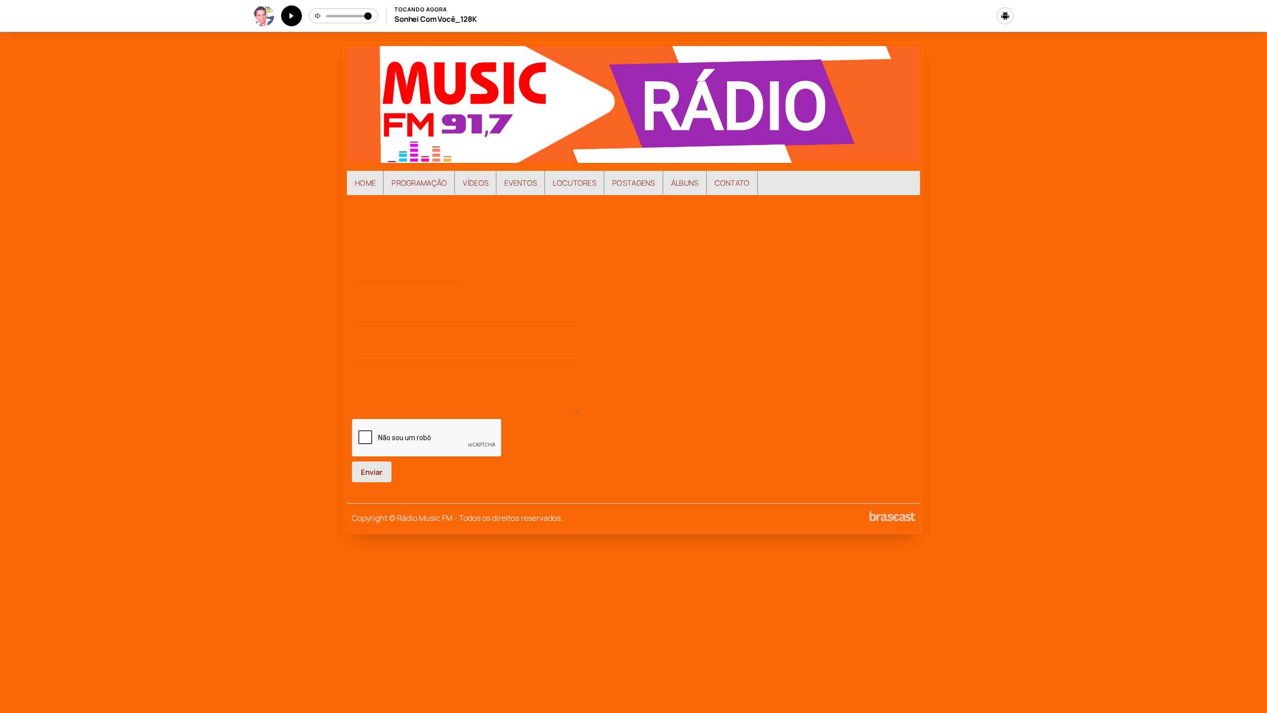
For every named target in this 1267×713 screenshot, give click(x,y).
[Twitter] (667, 289)
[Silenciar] (318, 16)
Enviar (372, 472)
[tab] (605, 210)
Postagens (633, 183)
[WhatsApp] (600, 289)
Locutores (574, 183)
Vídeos (475, 183)
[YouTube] (689, 289)
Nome (362, 272)
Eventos (520, 183)
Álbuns (685, 183)
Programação (419, 183)
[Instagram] (645, 289)
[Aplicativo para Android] (1005, 15)
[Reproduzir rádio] (291, 15)
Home (365, 183)
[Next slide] (906, 210)
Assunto (366, 313)
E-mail (478, 272)
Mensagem (371, 351)
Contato (732, 183)
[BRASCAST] (892, 516)
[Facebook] (623, 289)
